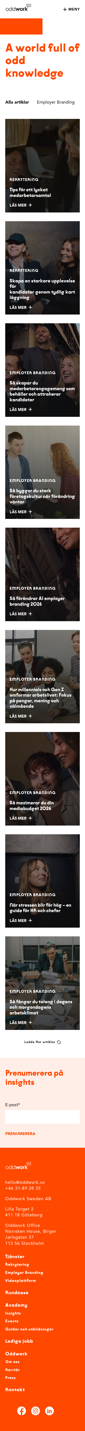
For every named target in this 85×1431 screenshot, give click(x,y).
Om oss (12, 1362)
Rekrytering (17, 1264)
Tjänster (15, 1256)
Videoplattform (20, 1280)
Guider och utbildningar (29, 1329)
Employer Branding (24, 1272)
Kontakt (15, 1390)
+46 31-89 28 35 (23, 1188)
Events (12, 1321)
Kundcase (17, 1292)
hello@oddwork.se (25, 1183)
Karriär (12, 1370)
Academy (16, 1305)
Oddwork (16, 1354)
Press (10, 1377)
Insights (13, 1313)
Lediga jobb (19, 1341)
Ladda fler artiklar (39, 1042)
